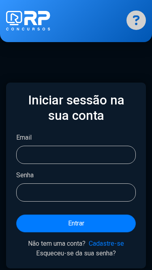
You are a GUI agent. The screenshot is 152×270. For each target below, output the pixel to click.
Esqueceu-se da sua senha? (76, 253)
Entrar (76, 223)
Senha (25, 175)
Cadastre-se (106, 243)
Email (24, 137)
